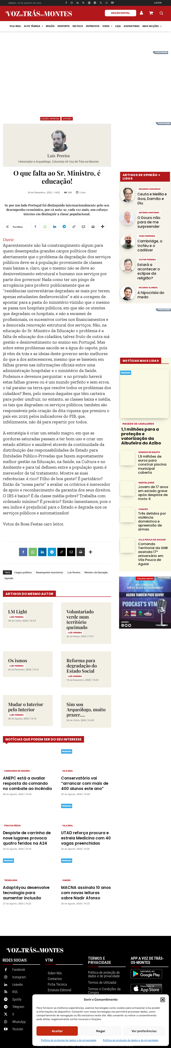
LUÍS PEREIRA (16, 617)
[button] (163, 1000)
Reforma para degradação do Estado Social (82, 665)
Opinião (67, 118)
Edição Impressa (50, 118)
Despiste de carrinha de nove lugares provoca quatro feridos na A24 (27, 838)
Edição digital (120, 13)
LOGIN (158, 2)
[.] (141, 13)
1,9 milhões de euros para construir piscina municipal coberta (152, 464)
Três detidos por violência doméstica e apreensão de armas (152, 521)
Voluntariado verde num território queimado (80, 619)
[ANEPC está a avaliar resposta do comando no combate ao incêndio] (28, 760)
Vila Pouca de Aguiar (152, 539)
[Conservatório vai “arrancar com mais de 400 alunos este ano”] (86, 760)
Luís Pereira (58, 155)
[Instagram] (71, 3)
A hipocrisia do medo (150, 295)
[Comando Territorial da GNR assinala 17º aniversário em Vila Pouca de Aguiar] (127, 545)
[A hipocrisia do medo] (127, 292)
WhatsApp (19, 1022)
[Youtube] (112, 3)
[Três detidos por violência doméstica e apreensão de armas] (127, 515)
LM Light (17, 611)
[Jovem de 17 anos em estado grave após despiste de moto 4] (127, 488)
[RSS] (83, 3)
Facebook (18, 970)
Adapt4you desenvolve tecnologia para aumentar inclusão (26, 893)
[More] (102, 227)
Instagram (19, 977)
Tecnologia (10, 880)
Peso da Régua (12, 825)
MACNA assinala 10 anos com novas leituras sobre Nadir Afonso (86, 893)
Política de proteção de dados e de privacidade (68, 1040)
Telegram (18, 1007)
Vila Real (67, 771)
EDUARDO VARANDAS (150, 189)
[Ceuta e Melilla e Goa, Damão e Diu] (127, 194)
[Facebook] (66, 3)
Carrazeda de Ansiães (17, 771)
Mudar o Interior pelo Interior (25, 707)
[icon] (151, 13)
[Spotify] (89, 3)
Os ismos (17, 660)
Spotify (16, 999)
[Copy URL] (73, 227)
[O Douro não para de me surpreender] (127, 218)
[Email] (83, 227)
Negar (100, 1031)
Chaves (66, 880)
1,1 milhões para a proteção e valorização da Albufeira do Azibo (141, 436)
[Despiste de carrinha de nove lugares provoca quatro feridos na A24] (28, 815)
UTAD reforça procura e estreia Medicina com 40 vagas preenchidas (86, 838)
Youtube (17, 1029)
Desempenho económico (49, 572)
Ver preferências (144, 1031)
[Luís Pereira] (58, 140)
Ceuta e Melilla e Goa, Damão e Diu (152, 199)
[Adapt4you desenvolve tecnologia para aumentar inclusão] (28, 869)
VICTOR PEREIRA (147, 259)
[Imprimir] (93, 227)
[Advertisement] (85, 80)
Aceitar (57, 1031)
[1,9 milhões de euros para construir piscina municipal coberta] (127, 458)
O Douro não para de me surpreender (148, 222)
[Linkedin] (77, 3)
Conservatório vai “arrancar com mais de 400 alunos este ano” (84, 783)
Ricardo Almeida (148, 287)
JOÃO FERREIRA (147, 236)
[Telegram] (95, 3)
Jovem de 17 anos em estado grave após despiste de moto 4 (153, 493)
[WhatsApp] (106, 3)
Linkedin (17, 985)
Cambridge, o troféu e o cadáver (149, 246)
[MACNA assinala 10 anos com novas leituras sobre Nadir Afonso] (86, 869)
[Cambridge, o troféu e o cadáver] (127, 241)
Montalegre (146, 482)
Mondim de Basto (149, 452)
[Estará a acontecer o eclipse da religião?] (127, 265)
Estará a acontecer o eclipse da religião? (148, 271)
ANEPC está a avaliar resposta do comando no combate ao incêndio (27, 783)
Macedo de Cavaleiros (138, 423)
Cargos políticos (23, 572)
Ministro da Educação (96, 572)
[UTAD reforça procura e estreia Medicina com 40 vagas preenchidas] (86, 815)
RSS (15, 992)
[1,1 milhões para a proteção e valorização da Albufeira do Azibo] (144, 393)
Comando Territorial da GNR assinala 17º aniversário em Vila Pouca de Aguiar (153, 554)
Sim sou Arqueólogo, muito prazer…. (86, 709)
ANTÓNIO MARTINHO (149, 212)
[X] (100, 3)
